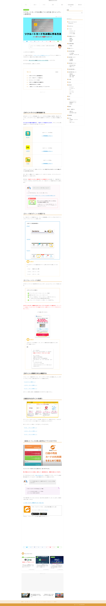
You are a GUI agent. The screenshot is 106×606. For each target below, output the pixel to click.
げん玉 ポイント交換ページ (30, 427)
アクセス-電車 (72, 33)
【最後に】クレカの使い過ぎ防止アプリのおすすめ (39, 86)
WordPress (70, 26)
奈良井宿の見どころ (72, 72)
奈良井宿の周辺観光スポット (71, 5)
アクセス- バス (72, 30)
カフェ (71, 120)
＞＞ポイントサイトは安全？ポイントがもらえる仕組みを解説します (41, 195)
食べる (53, 4)
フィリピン (72, 91)
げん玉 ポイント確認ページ (29, 382)
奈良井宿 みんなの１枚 (74, 54)
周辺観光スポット (71, 36)
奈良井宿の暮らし (71, 69)
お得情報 (71, 59)
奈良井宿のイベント (72, 63)
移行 (69, 96)
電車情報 (70, 115)
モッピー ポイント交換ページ (30, 434)
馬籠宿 (71, 41)
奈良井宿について (71, 57)
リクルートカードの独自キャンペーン (41, 55)
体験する (71, 111)
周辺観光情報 (71, 43)
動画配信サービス (73, 102)
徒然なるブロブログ (53, 0)
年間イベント (72, 66)
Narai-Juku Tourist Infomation (72, 22)
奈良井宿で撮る (71, 51)
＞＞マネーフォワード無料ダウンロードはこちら (33, 502)
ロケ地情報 (72, 53)
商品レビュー (71, 48)
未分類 (69, 79)
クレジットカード (26, 9)
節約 (69, 99)
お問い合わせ (80, 4)
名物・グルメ (72, 122)
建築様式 (71, 74)
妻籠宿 (71, 38)
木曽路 (71, 45)
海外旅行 (70, 85)
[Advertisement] (42, 101)
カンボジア (72, 87)
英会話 (71, 103)
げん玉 (28, 226)
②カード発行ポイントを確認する (36, 77)
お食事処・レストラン (74, 119)
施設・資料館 (72, 75)
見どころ (35, 4)
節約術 (69, 106)
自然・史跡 (72, 76)
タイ (70, 89)
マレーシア (72, 92)
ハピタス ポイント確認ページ (30, 385)
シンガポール (72, 88)
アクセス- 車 (72, 32)
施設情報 (71, 60)
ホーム (26, 4)
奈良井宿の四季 (72, 65)
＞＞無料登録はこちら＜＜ (47, 135)
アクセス (44, 4)
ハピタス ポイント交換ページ (30, 431)
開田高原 (71, 39)
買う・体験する (71, 109)
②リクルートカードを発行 (34, 80)
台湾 (70, 93)
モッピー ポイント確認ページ (30, 388)
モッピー (28, 250)
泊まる (62, 4)
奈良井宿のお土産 (73, 112)
